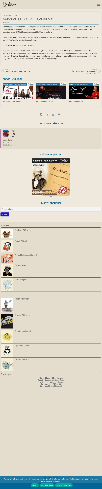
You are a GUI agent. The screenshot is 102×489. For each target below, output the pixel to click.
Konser (7, 23)
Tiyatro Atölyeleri (22, 345)
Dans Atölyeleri (21, 279)
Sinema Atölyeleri (22, 315)
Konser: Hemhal (76, 102)
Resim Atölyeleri (22, 299)
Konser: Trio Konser (12, 102)
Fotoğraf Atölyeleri (23, 331)
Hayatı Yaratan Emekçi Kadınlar (17, 70)
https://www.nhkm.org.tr (43, 37)
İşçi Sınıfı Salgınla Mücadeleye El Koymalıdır (84, 71)
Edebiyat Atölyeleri (23, 230)
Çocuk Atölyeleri (22, 241)
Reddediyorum (47, 485)
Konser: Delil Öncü (44, 102)
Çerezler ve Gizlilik (63, 485)
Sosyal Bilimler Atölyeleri (26, 255)
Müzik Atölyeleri (22, 359)
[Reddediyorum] (99, 482)
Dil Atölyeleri (20, 265)
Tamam (34, 485)
